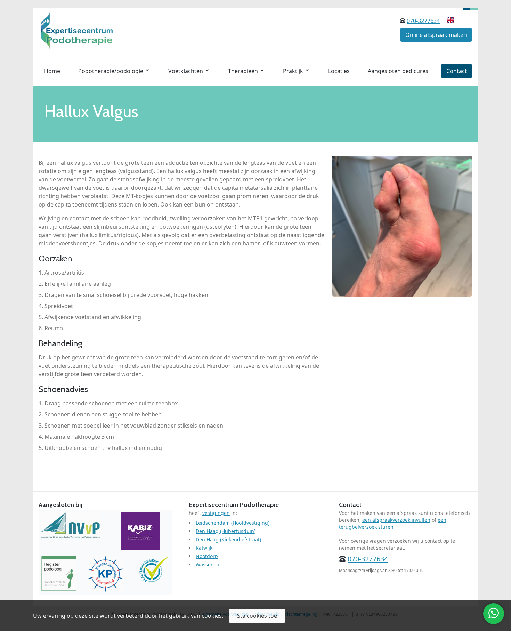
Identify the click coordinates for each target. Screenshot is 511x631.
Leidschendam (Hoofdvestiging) (232, 522)
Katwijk (204, 547)
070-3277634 (423, 21)
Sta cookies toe (257, 616)
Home (52, 71)
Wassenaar (208, 564)
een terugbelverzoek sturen (392, 523)
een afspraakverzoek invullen (396, 520)
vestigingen (216, 513)
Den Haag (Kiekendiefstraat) (228, 539)
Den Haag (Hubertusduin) (226, 531)
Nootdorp (207, 556)
